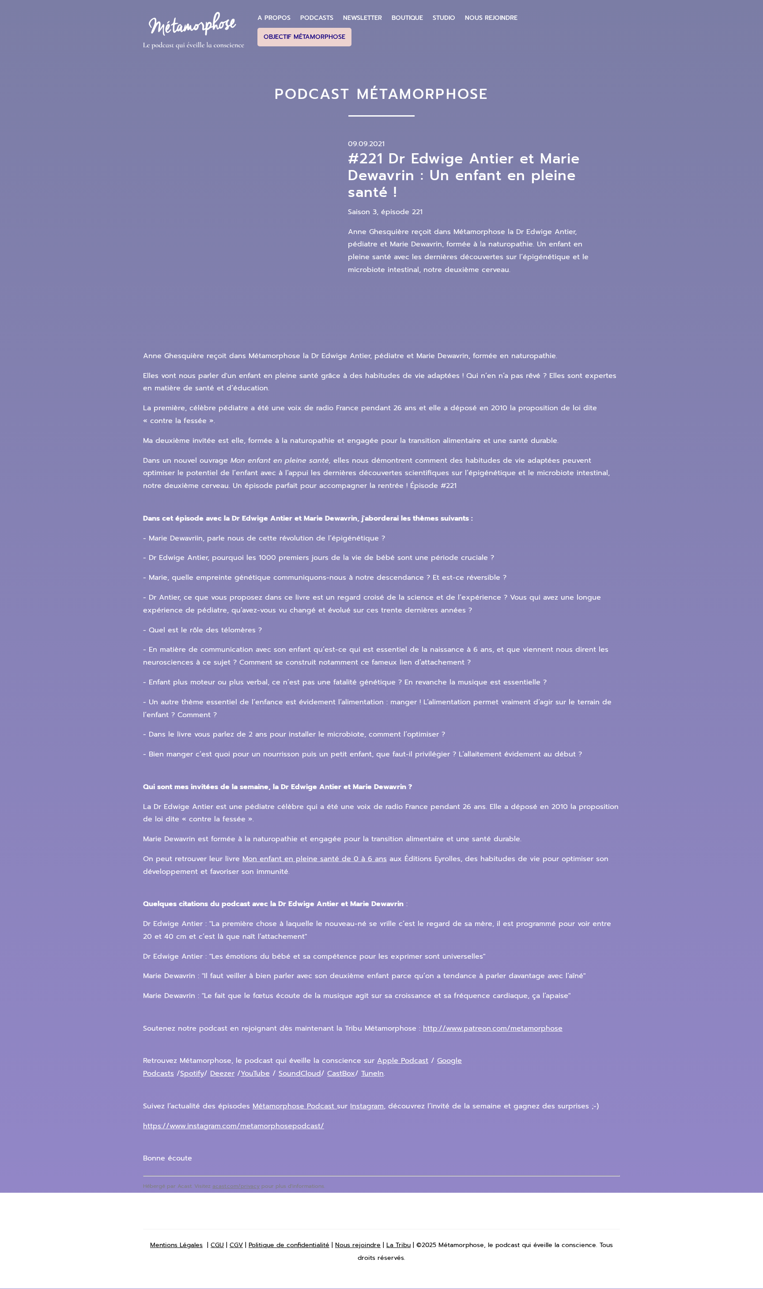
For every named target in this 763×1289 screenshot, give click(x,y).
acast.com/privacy (236, 1186)
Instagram (367, 1106)
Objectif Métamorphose (304, 37)
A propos (274, 18)
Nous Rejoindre (491, 18)
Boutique (407, 18)
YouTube (255, 1073)
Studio (444, 18)
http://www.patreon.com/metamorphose (493, 1028)
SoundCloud (300, 1073)
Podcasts (316, 18)
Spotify (192, 1073)
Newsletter (362, 18)
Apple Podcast (402, 1060)
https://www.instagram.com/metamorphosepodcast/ (233, 1126)
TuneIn (372, 1073)
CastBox (341, 1073)
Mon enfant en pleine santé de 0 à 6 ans (314, 859)
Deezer (222, 1073)
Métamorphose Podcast (295, 1106)
